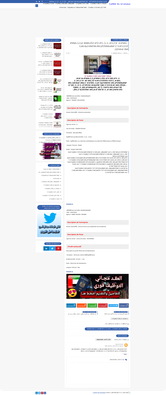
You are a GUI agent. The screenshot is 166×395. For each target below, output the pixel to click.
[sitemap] (45, 393)
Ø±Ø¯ (125, 354)
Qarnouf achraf (119, 344)
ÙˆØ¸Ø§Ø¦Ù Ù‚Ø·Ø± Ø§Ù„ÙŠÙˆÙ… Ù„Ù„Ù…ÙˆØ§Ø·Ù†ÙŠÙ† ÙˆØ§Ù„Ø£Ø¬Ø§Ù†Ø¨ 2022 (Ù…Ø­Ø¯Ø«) (46, 117)
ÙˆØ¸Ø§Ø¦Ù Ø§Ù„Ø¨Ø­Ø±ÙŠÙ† (51, 185)
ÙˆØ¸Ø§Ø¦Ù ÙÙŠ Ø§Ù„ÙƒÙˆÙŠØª (97, 7)
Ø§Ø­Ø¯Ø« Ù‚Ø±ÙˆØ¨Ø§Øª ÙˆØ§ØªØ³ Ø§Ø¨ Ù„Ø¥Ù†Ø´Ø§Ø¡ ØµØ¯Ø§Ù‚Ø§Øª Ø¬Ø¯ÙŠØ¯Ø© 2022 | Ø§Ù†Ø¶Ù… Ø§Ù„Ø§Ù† (46, 100)
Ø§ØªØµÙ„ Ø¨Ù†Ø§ (54, 1)
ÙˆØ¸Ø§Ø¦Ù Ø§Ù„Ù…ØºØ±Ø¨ (98, 3)
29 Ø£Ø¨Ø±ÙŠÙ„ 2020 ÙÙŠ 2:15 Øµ (114, 346)
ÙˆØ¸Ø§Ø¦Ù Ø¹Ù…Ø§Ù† (82, 3)
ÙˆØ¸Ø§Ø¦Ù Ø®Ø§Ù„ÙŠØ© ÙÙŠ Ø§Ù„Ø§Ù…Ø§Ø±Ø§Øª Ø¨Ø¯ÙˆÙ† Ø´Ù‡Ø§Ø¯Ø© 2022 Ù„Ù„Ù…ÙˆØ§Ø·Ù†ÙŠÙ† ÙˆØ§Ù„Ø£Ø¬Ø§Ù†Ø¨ (45, 126)
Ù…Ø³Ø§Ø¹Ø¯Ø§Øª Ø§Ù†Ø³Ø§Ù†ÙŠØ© (49, 172)
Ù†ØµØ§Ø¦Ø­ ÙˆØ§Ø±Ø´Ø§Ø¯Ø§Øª (77, 7)
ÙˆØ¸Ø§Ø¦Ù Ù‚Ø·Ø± (48, 3)
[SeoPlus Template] (129, 393)
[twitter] (39, 1)
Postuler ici (69, 204)
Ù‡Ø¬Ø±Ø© (62, 7)
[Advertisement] (83, 23)
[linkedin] (36, 1)
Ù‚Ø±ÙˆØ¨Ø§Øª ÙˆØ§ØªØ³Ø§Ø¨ (51, 169)
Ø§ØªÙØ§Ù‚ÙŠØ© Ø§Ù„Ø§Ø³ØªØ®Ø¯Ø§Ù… (77, 1)
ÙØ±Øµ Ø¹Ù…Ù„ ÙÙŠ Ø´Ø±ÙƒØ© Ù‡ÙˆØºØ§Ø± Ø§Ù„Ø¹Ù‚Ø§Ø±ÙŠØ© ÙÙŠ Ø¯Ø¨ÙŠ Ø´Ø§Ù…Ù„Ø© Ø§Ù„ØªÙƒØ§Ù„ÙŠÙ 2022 (46, 109)
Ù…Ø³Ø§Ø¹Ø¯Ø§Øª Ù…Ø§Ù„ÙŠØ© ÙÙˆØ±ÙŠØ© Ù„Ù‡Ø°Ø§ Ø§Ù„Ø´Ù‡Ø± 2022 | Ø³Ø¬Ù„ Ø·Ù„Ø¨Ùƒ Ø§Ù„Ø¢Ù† (45, 74)
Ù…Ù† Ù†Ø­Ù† (63, 1)
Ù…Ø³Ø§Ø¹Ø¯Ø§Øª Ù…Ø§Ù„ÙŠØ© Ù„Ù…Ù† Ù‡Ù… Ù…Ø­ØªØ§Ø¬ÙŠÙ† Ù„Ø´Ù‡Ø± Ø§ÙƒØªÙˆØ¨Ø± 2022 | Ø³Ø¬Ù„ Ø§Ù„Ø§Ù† (45, 47)
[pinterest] (42, 1)
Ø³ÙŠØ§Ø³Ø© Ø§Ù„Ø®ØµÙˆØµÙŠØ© (98, 1)
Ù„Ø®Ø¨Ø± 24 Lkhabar (120, 4)
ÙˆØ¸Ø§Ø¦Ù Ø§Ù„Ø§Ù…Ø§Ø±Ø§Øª (65, 3)
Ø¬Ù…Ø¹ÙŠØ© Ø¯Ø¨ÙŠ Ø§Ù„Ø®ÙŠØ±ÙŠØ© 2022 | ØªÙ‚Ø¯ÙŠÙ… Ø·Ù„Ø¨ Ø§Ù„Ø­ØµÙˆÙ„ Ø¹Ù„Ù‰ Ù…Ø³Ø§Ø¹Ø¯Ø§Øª (45, 82)
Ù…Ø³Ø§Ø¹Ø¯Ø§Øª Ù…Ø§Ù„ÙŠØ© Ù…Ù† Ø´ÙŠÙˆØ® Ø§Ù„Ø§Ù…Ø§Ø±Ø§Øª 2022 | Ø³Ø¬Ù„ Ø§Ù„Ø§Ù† (46, 56)
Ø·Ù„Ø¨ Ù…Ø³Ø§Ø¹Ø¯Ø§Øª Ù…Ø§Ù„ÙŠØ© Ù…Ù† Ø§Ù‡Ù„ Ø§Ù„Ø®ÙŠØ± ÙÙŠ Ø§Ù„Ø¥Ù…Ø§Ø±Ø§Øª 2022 (45, 64)
